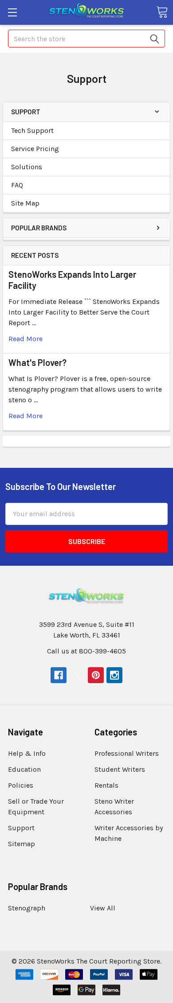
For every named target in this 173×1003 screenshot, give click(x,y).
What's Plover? (37, 362)
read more (25, 338)
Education (24, 769)
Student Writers (119, 769)
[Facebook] (59, 675)
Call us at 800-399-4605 (86, 651)
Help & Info (27, 753)
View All (102, 908)
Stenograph (26, 908)
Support (21, 828)
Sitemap (21, 844)
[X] (77, 675)
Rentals (106, 785)
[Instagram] (114, 675)
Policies (20, 785)
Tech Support (32, 130)
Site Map (25, 203)
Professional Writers (126, 753)
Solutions (26, 167)
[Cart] (162, 12)
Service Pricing (35, 148)
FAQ (17, 185)
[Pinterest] (96, 675)
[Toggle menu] (12, 12)
